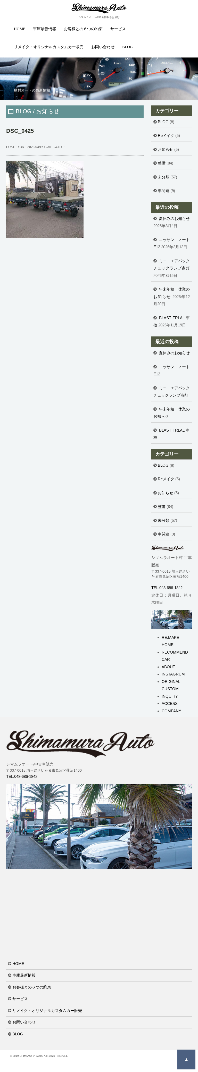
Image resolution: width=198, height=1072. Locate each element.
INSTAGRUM (173, 674)
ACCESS (170, 703)
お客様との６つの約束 (83, 29)
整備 (162, 163)
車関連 (163, 190)
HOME (19, 29)
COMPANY (171, 711)
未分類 (163, 177)
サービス (118, 29)
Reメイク (166, 135)
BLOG (127, 47)
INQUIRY (170, 696)
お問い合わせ (102, 47)
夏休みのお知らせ (174, 218)
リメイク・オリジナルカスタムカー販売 (49, 47)
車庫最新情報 (44, 29)
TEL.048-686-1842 (167, 588)
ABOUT (168, 667)
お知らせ (165, 149)
